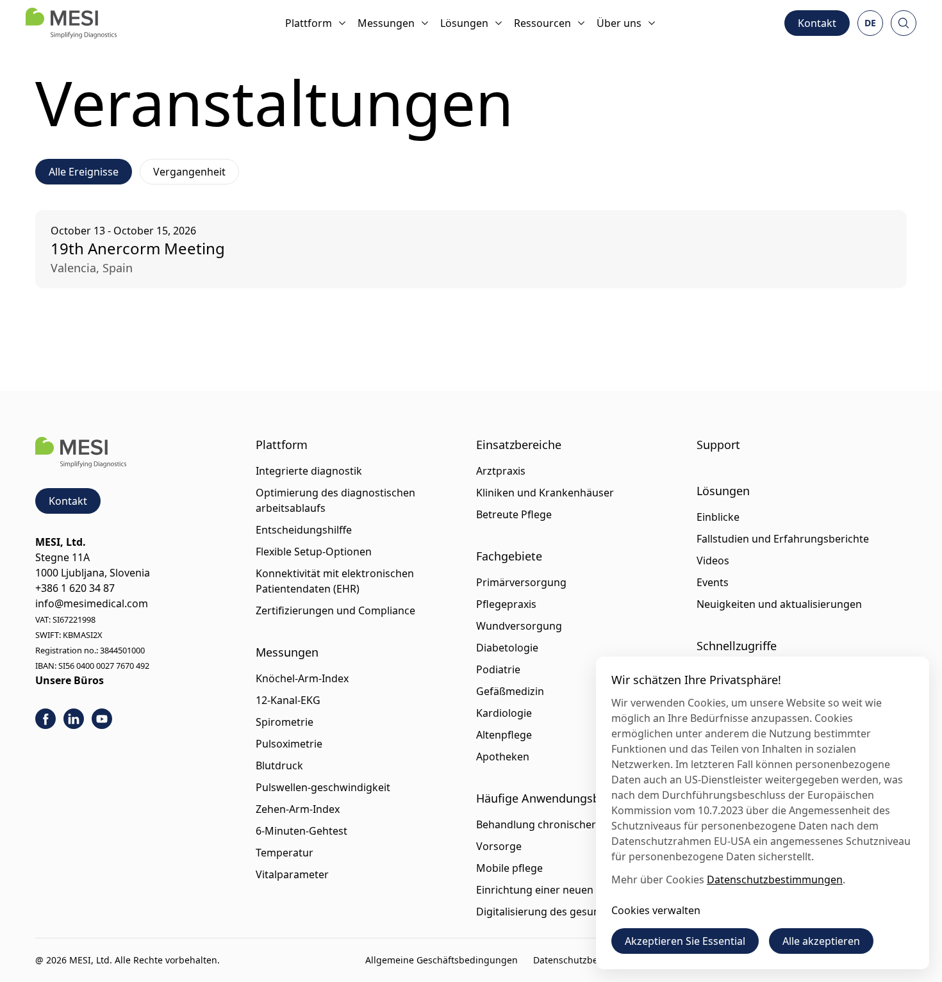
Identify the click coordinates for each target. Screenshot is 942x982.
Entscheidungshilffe (304, 530)
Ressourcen (542, 23)
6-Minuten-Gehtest (301, 831)
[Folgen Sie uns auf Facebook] (45, 718)
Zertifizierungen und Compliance (335, 610)
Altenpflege (504, 735)
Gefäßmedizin (510, 691)
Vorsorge (499, 846)
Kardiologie (504, 713)
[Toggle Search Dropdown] (903, 23)
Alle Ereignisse (84, 172)
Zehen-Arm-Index (298, 809)
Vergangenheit (189, 172)
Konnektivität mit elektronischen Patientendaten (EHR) (335, 581)
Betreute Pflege (514, 514)
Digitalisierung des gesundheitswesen (568, 911)
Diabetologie (507, 648)
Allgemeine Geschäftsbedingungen (441, 960)
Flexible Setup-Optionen (314, 551)
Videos (713, 560)
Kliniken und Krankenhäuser (545, 493)
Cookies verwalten (655, 910)
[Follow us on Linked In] (73, 718)
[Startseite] (71, 23)
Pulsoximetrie (289, 744)
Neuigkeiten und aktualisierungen (779, 604)
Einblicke (718, 517)
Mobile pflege (509, 868)
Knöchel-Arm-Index (302, 678)
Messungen (386, 23)
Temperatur (284, 853)
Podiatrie (498, 669)
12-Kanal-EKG (288, 700)
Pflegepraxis (506, 604)
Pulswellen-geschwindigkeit (323, 787)
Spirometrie (284, 722)
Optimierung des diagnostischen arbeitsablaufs (335, 500)
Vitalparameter (292, 874)
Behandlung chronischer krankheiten (566, 824)
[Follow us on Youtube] (102, 718)
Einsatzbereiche (518, 444)
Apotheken (502, 756)
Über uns (619, 23)
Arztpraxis (500, 471)
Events (713, 582)
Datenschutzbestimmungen (593, 960)
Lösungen (464, 23)
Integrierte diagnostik (309, 471)
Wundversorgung (519, 626)
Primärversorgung (521, 582)
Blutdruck (279, 765)
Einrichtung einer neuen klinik (549, 890)
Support (718, 444)
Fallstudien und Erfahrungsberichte (783, 539)
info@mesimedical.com (91, 603)
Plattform (308, 23)
